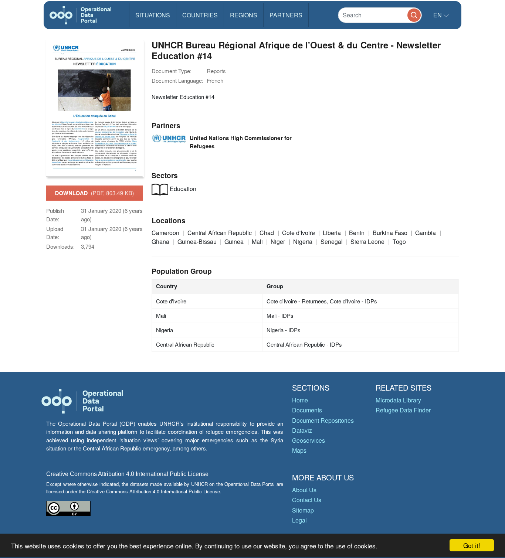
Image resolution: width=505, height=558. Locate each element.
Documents (307, 410)
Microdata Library (398, 400)
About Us (304, 490)
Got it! (471, 545)
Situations (152, 15)
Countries (200, 15)
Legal (299, 520)
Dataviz (302, 430)
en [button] (438, 15)
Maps (299, 450)
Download (94, 193)
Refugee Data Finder (403, 410)
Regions (243, 15)
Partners (286, 15)
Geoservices (308, 440)
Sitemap (303, 510)
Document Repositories (323, 420)
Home (300, 400)
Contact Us (306, 500)
